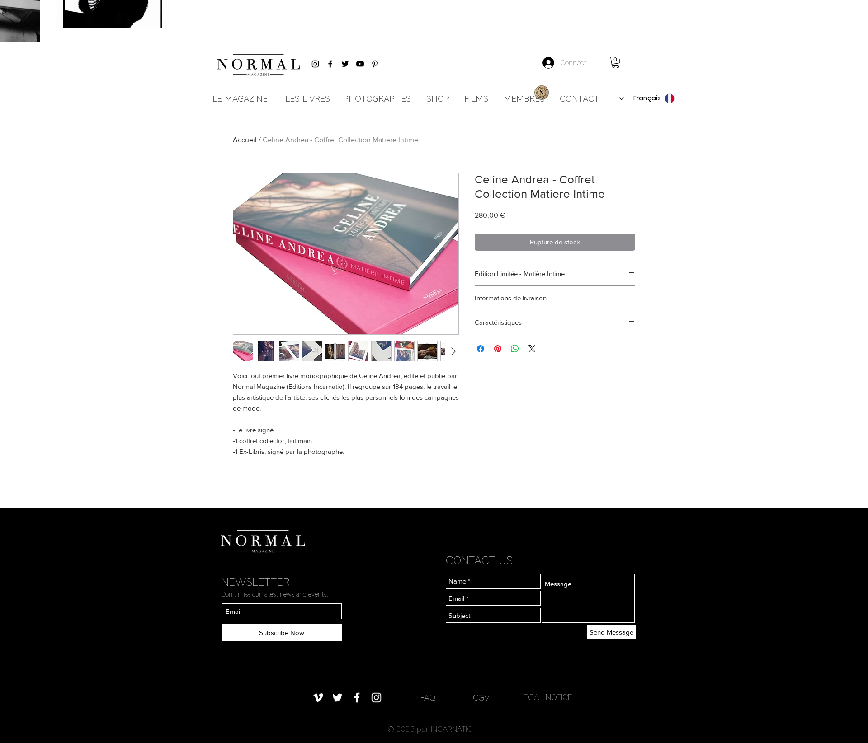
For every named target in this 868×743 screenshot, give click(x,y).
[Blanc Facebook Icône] (356, 697)
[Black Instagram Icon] (315, 64)
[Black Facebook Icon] (330, 64)
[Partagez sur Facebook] (480, 348)
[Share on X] (532, 348)
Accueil (245, 140)
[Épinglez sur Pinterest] (497, 348)
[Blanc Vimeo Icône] (318, 697)
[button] (615, 62)
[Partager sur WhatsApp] (514, 348)
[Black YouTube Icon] (360, 64)
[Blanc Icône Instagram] (376, 697)
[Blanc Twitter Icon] (337, 697)
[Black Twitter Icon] (345, 64)
